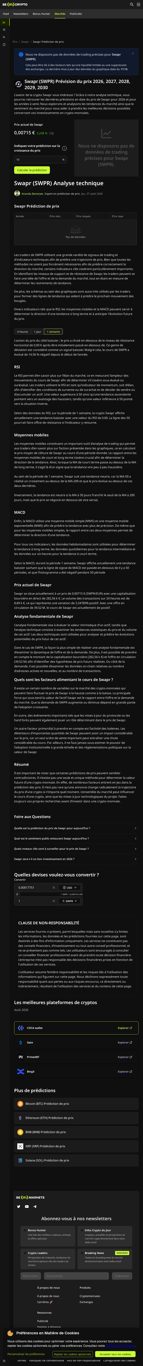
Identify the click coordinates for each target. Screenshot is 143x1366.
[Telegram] (35, 1207)
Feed (6, 13)
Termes (21, 1360)
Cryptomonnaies (90, 1296)
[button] (75, 828)
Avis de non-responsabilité (83, 1360)
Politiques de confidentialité (46, 1360)
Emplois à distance (49, 1327)
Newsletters (20, 13)
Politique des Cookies (120, 1346)
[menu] (5, 33)
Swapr (25, 41)
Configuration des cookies (119, 1360)
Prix (15, 41)
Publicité (42, 1321)
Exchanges (86, 1302)
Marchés (60, 13)
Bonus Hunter (41, 13)
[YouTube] (27, 1207)
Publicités (76, 13)
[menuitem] (5, 22)
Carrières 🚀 (45, 1302)
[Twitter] (18, 1207)
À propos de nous (48, 1296)
